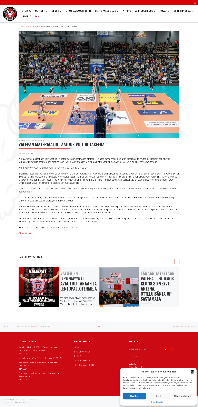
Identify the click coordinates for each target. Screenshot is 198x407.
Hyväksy (134, 396)
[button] (192, 371)
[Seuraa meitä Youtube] (184, 2)
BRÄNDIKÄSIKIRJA (82, 352)
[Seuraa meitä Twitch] (188, 2)
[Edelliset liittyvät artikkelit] (171, 261)
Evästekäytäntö (157, 402)
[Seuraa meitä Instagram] (176, 2)
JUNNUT (77, 356)
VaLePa (11, 400)
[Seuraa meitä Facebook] (173, 2)
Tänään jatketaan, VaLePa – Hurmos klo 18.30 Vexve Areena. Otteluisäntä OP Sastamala (158, 286)
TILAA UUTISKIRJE (82, 360)
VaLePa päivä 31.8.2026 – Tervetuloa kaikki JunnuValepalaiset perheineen (38, 349)
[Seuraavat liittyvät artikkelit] (177, 261)
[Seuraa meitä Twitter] (180, 2)
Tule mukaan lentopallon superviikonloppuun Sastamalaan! (39, 375)
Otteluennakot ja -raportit (35, 26)
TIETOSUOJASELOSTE (84, 365)
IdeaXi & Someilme (23, 403)
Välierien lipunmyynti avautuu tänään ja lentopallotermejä (78, 281)
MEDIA (77, 347)
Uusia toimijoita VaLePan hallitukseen (35, 358)
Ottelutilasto (25, 233)
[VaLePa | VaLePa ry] (10, 13)
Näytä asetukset (182, 396)
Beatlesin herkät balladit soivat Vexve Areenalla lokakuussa (40, 364)
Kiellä (158, 396)
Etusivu (21, 26)
